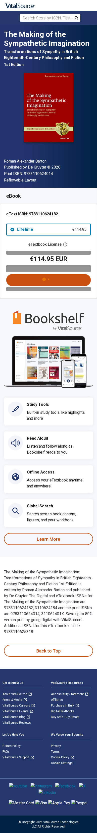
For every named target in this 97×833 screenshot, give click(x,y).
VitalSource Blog (14, 717)
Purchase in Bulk (63, 705)
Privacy (56, 746)
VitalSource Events (15, 711)
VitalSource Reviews (16, 722)
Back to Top (48, 651)
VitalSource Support (16, 757)
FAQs (6, 751)
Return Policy (11, 746)
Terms (55, 751)
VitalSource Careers (16, 705)
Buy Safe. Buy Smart (65, 717)
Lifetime (52, 229)
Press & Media (12, 700)
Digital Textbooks (62, 711)
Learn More (48, 539)
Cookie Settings (62, 763)
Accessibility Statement (68, 694)
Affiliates (57, 700)
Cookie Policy (60, 757)
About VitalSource (15, 694)
